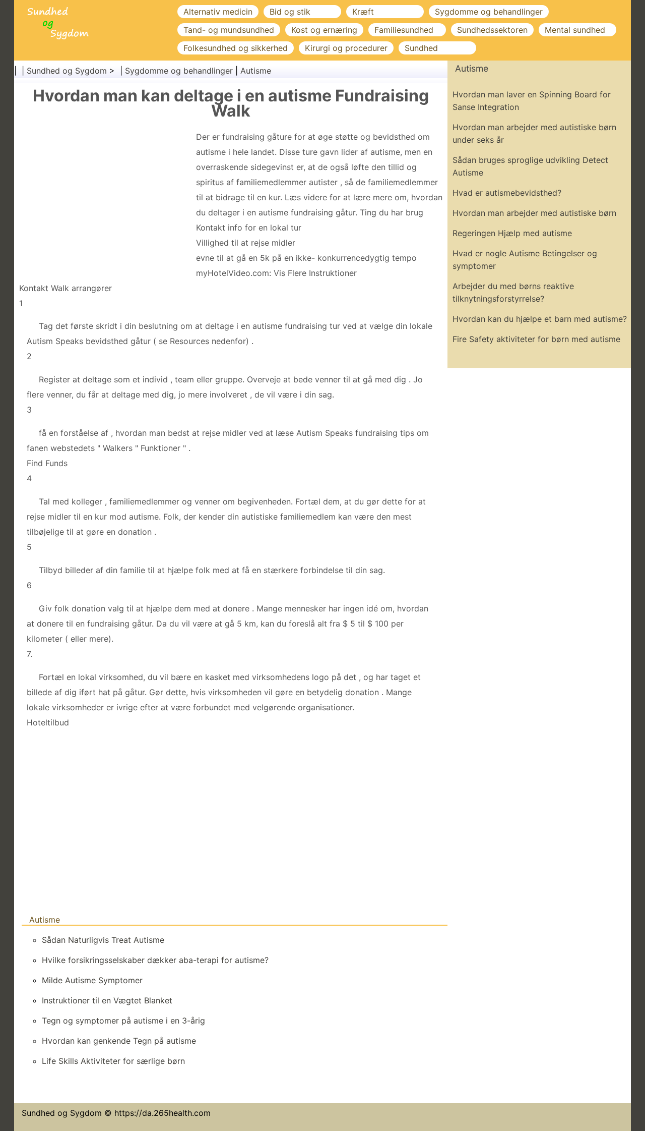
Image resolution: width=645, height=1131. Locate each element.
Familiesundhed (403, 30)
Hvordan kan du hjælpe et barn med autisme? (540, 319)
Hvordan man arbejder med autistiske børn (534, 213)
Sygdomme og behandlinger (489, 12)
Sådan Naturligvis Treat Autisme (103, 940)
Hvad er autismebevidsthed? (507, 193)
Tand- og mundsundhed (228, 30)
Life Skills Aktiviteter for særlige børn (113, 1061)
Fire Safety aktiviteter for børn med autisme (536, 339)
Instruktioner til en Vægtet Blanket (107, 1000)
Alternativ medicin (217, 12)
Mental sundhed (575, 30)
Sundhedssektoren (492, 30)
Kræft (363, 12)
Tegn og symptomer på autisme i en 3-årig (123, 1020)
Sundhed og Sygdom (67, 71)
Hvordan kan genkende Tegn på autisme (119, 1041)
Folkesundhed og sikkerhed (235, 48)
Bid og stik (290, 12)
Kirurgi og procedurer (346, 48)
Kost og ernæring (324, 30)
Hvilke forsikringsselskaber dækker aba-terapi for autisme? (155, 960)
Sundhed (421, 48)
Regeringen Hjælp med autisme (512, 233)
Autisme (255, 71)
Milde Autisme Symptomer (92, 980)
